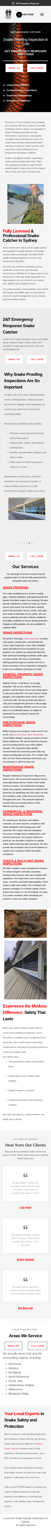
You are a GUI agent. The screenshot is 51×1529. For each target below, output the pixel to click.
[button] (42, 14)
